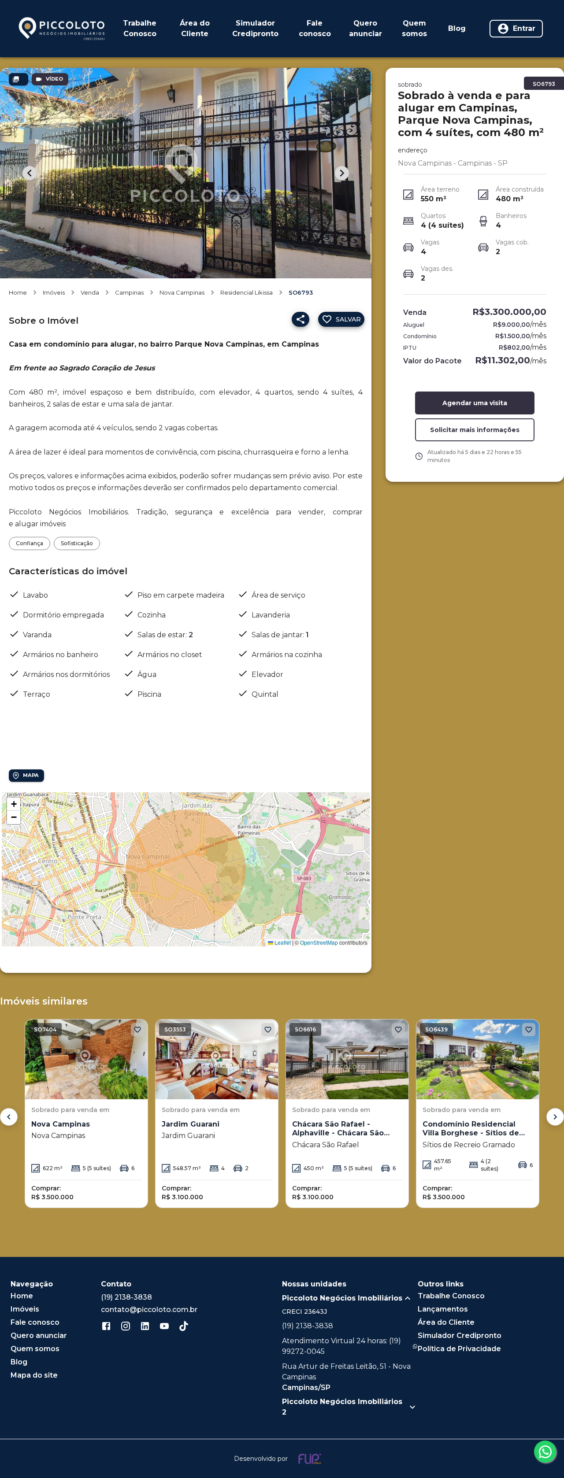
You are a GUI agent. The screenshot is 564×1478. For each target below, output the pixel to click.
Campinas (129, 292)
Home (18, 292)
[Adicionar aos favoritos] (137, 1029)
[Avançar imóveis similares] (555, 1117)
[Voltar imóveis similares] (9, 1117)
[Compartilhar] (300, 319)
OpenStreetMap (319, 942)
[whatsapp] (545, 1452)
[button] (13, 804)
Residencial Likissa (246, 292)
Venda (90, 292)
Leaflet (282, 942)
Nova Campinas (182, 292)
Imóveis (54, 292)
